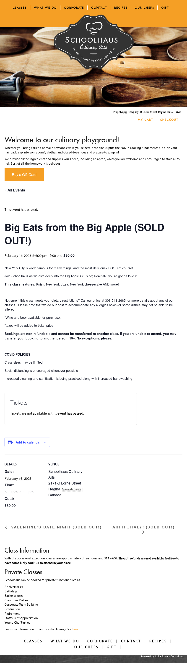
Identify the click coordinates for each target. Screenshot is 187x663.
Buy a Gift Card (24, 174)
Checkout (169, 119)
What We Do (45, 7)
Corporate (74, 7)
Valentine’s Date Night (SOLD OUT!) (55, 527)
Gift (165, 7)
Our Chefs (144, 7)
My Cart (145, 119)
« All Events (15, 190)
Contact (99, 7)
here (75, 629)
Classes (20, 7)
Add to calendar (28, 442)
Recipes (121, 7)
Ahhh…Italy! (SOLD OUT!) (143, 527)
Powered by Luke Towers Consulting (162, 656)
